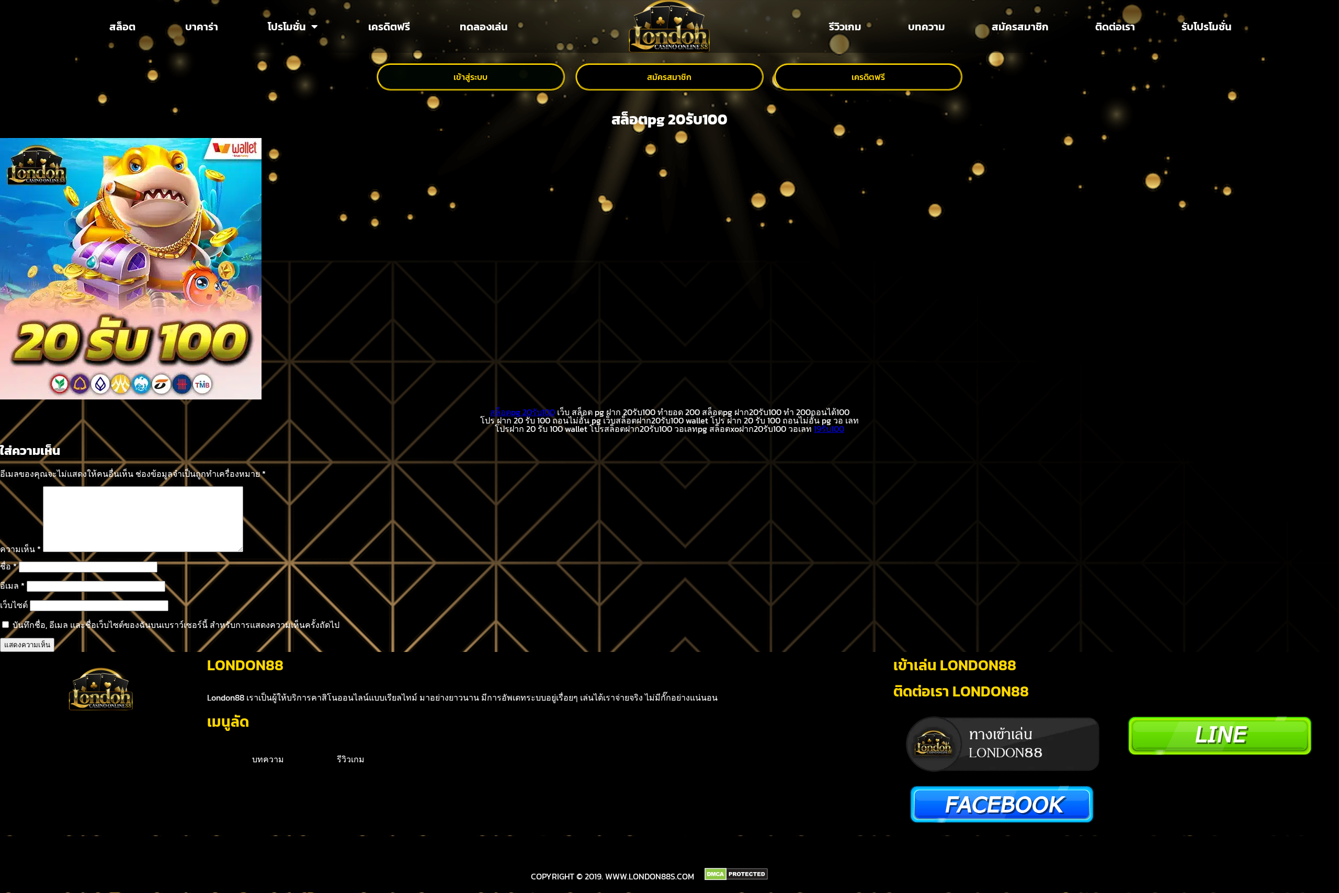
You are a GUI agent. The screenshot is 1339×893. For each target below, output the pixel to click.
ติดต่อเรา (1115, 27)
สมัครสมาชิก (1020, 27)
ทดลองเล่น (484, 27)
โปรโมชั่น (287, 27)
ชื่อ (8, 566)
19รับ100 (829, 428)
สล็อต (122, 27)
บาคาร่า (201, 27)
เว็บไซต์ (14, 605)
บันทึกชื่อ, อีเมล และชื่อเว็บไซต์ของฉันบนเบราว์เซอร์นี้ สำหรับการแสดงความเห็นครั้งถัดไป (176, 625)
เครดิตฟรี (389, 27)
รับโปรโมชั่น (1207, 27)
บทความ (926, 27)
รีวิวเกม (845, 27)
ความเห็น (20, 549)
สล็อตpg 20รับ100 (522, 412)
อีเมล (12, 585)
